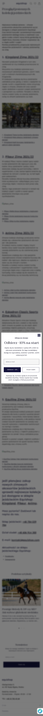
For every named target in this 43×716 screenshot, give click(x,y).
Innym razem (30, 369)
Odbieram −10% (12, 369)
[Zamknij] (39, 335)
